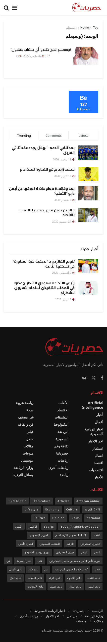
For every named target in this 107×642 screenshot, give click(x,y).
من (46, 569)
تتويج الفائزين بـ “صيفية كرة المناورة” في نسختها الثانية (44, 264)
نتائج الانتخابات (35, 586)
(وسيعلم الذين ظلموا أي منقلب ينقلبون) (41, 49)
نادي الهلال (75, 586)
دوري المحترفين (65, 552)
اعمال (99, 455)
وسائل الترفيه (23, 474)
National (93, 518)
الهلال (84, 552)
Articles (63, 501)
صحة (30, 410)
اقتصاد (98, 462)
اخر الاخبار (95, 441)
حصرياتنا (62, 453)
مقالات (29, 446)
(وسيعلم (71, 27)
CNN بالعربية (92, 509)
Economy (52, 509)
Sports (49, 526)
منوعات (28, 453)
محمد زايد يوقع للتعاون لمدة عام (47, 169)
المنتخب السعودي (50, 544)
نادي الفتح (15, 578)
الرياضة (62, 431)
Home (84, 27)
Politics (40, 518)
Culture (72, 509)
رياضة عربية (25, 402)
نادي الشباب (35, 578)
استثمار (98, 448)
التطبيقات (61, 417)
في (8, 561)
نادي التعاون (74, 578)
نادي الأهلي (15, 569)
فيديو (97, 569)
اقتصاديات (96, 469)
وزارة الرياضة (24, 467)
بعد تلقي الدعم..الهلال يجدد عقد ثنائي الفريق (43, 150)
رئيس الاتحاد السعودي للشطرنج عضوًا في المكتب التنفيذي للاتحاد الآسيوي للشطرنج (44, 288)
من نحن (72, 616)
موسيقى (27, 460)
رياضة (64, 474)
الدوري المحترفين (90, 544)
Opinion (58, 518)
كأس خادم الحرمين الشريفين (71, 569)
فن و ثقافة (26, 424)
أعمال (99, 421)
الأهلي (18, 526)
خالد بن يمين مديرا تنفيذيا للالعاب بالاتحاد (47, 212)
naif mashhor (61, 56)
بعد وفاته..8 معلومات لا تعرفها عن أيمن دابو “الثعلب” (42, 191)
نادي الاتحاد (93, 578)
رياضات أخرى (58, 467)
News (75, 518)
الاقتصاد (62, 410)
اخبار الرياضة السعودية (93, 431)
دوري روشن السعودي (36, 552)
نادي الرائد (54, 578)
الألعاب (63, 402)
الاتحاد (96, 535)
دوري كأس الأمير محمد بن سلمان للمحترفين (74, 561)
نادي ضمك (56, 586)
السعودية (61, 438)
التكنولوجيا (61, 424)
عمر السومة (24, 561)
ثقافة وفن (61, 446)
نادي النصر (94, 586)
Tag (95, 27)
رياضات (62, 460)
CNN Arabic (17, 501)
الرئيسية (97, 610)
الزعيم (70, 544)
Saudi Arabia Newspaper (80, 526)
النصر (97, 552)
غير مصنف (26, 417)
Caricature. (42, 501)
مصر (30, 438)
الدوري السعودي (39, 535)
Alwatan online (88, 501)
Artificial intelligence (92, 405)
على (40, 561)
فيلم (30, 431)
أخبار (99, 414)
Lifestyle (32, 509)
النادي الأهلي (25, 544)
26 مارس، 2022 (32, 56)
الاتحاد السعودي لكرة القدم (71, 535)
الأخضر (33, 526)
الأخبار (98, 477)
